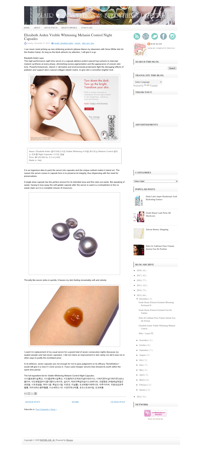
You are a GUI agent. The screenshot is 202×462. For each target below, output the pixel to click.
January (142, 390)
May (141, 370)
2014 (139, 290)
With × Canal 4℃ (146, 333)
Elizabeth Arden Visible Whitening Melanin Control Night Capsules (68, 36)
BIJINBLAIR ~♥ (47, 440)
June (141, 365)
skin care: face (88, 43)
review (78, 43)
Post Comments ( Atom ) (46, 409)
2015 (139, 285)
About (37, 27)
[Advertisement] (156, 148)
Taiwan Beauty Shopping (157, 229)
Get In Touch (50, 27)
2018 (139, 270)
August (142, 355)
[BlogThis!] (28, 393)
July (141, 360)
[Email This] (25, 393)
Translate (154, 86)
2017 (139, 275)
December (143, 299)
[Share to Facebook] (35, 393)
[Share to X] (32, 393)
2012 (139, 397)
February (143, 385)
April (141, 375)
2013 (139, 295)
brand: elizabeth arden (63, 43)
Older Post (118, 402)
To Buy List (87, 27)
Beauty (150, 419)
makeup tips (159, 419)
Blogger (69, 440)
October (143, 345)
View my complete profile (161, 48)
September (144, 350)
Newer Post (32, 402)
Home (27, 27)
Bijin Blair (156, 44)
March (142, 380)
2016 (139, 280)
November (144, 340)
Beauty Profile (69, 27)
